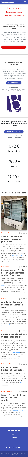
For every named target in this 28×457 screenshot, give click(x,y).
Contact (14, 437)
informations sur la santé (18, 410)
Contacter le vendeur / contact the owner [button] (13, 47)
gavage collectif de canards (8, 325)
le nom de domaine (14, 8)
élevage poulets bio (15, 352)
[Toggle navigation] (25, 2)
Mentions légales (14, 431)
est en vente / (14, 16)
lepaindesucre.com (14, 12)
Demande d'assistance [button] (13, 82)
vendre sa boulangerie (18, 255)
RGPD (14, 434)
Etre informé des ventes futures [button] (13, 131)
